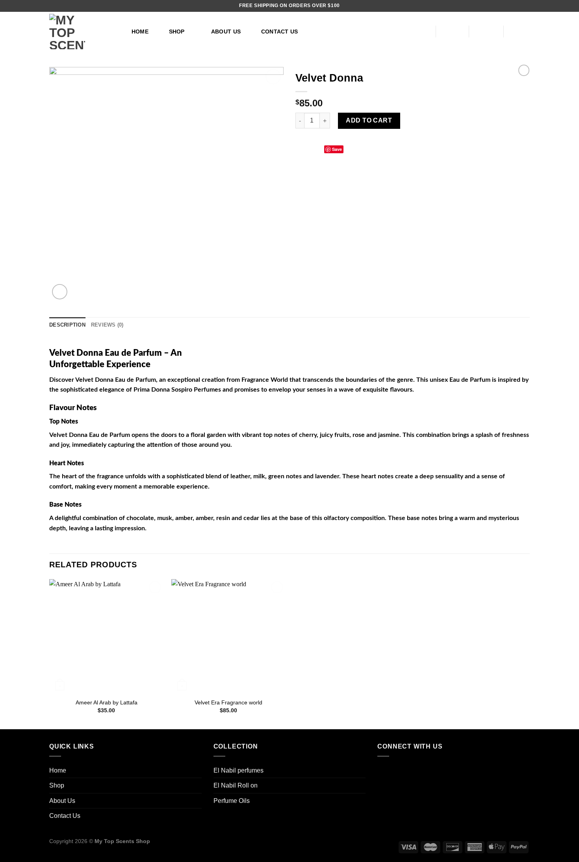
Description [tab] (67, 325)
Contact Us (279, 31)
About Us (226, 31)
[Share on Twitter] (310, 148)
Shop (177, 31)
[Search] (419, 32)
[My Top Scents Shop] (82, 31)
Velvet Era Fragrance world (228, 702)
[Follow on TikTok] (385, 771)
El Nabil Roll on (235, 785)
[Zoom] (59, 291)
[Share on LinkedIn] (348, 148)
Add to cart (369, 120)
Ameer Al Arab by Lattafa (106, 702)
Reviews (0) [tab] (107, 325)
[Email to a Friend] (319, 148)
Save (337, 149)
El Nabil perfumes (238, 770)
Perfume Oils (231, 800)
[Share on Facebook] (300, 148)
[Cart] (521, 31)
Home (140, 31)
